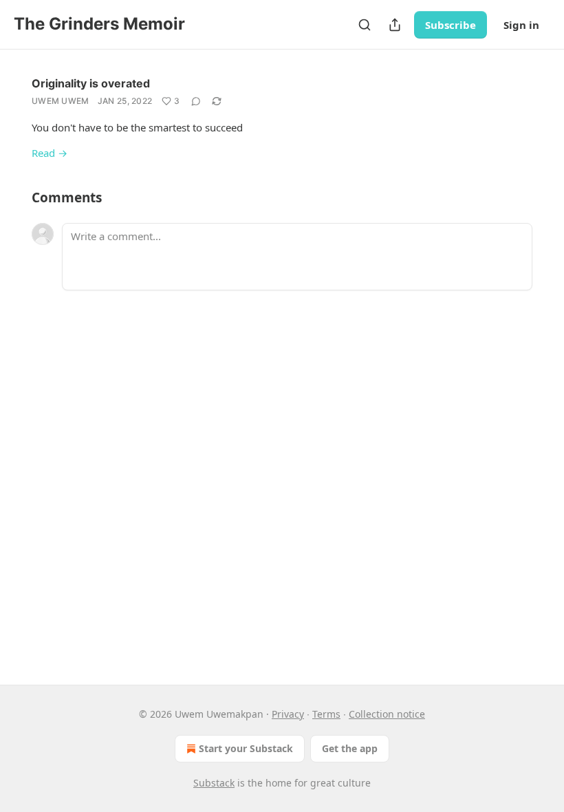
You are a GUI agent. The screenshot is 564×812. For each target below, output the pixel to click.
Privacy (288, 713)
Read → (49, 153)
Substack (214, 782)
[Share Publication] (395, 25)
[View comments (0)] (196, 101)
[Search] (364, 25)
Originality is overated (91, 83)
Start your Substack (246, 748)
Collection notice (387, 713)
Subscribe (450, 25)
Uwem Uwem (60, 101)
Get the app (350, 748)
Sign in (521, 25)
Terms (326, 713)
